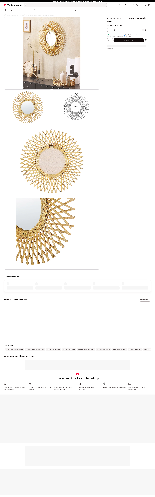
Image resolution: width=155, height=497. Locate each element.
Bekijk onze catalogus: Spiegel (12, 276)
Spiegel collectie (37, 15)
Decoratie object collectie (17, 15)
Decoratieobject (29, 15)
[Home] (4, 15)
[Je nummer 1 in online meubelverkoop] (13, 5)
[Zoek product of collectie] (25, 5)
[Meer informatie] (130, 36)
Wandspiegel (50, 15)
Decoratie (8, 15)
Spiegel (44, 15)
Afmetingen (118, 25)
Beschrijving (110, 25)
